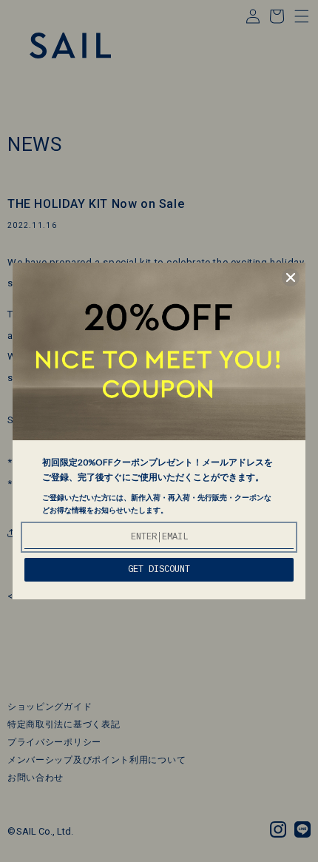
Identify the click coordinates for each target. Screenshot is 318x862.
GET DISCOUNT (159, 570)
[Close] (291, 277)
